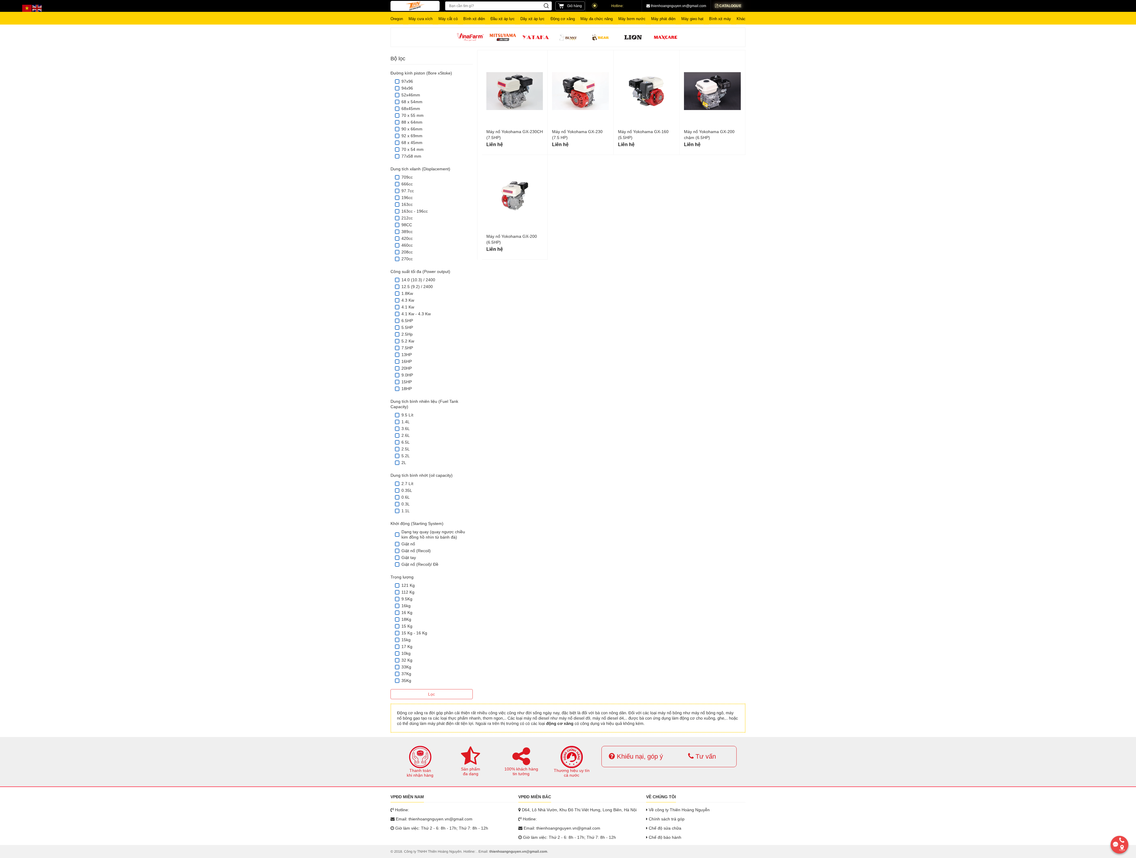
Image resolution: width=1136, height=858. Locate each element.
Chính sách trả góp (666, 819)
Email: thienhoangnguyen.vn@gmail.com (433, 819)
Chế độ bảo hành (664, 837)
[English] (37, 8)
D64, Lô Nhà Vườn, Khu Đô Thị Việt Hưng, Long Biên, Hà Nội (579, 809)
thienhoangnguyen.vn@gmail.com (678, 6)
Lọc (431, 694)
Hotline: (617, 6)
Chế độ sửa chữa (664, 828)
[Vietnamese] (27, 8)
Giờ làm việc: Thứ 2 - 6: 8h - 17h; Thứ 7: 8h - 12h (441, 828)
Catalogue (729, 6)
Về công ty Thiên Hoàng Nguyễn (679, 809)
